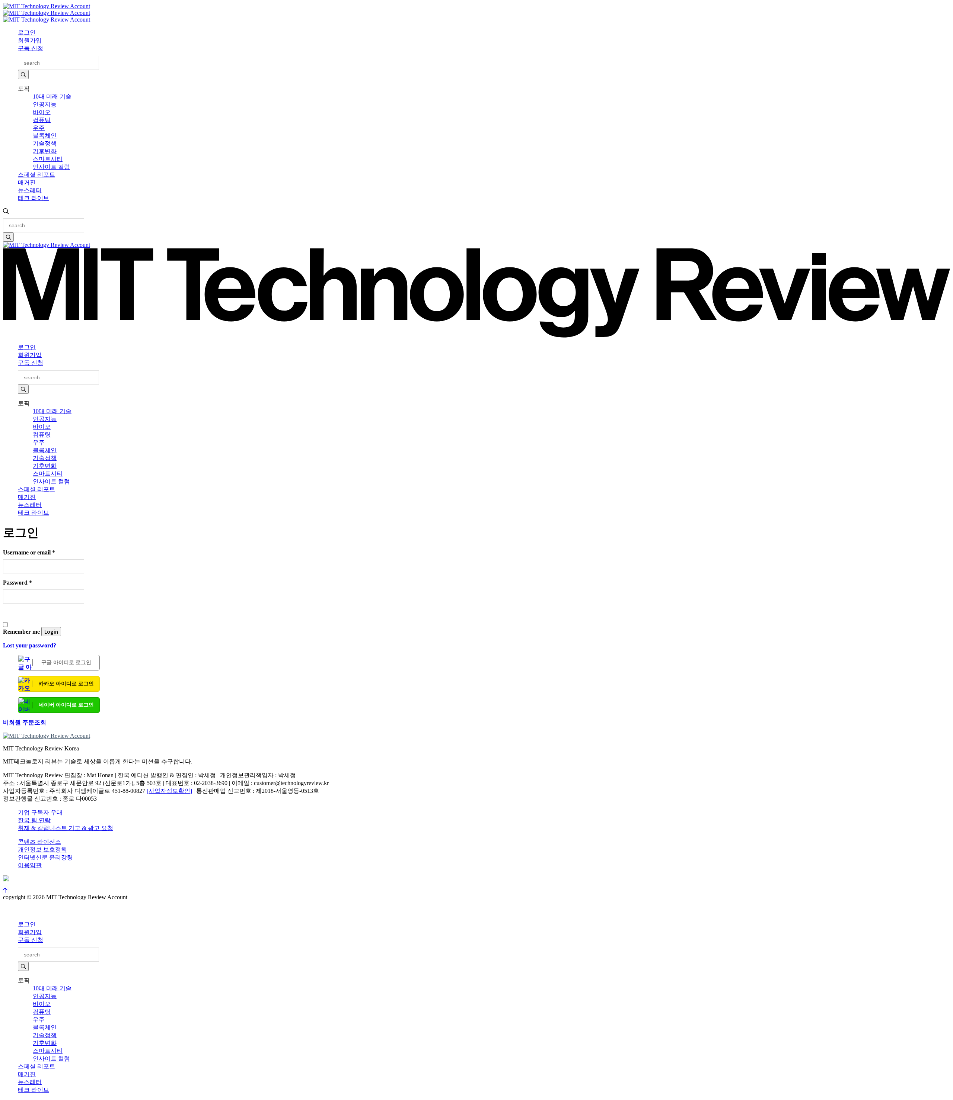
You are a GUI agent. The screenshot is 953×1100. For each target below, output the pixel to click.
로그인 (27, 32)
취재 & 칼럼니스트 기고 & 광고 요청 (65, 828)
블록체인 (45, 135)
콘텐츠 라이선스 (39, 842)
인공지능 (45, 104)
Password (17, 582)
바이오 (42, 112)
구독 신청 (30, 48)
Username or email (29, 552)
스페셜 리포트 (36, 174)
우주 (39, 128)
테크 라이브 (33, 198)
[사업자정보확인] (169, 791)
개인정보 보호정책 (42, 849)
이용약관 (30, 865)
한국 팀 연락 (34, 820)
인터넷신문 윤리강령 (45, 857)
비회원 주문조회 (24, 722)
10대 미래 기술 (52, 96)
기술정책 (45, 143)
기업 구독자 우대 (40, 812)
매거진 (27, 182)
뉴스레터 (30, 190)
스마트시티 (48, 159)
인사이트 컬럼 (51, 167)
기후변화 (45, 151)
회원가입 (30, 40)
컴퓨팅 (42, 120)
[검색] (23, 74)
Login (51, 631)
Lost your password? (29, 645)
